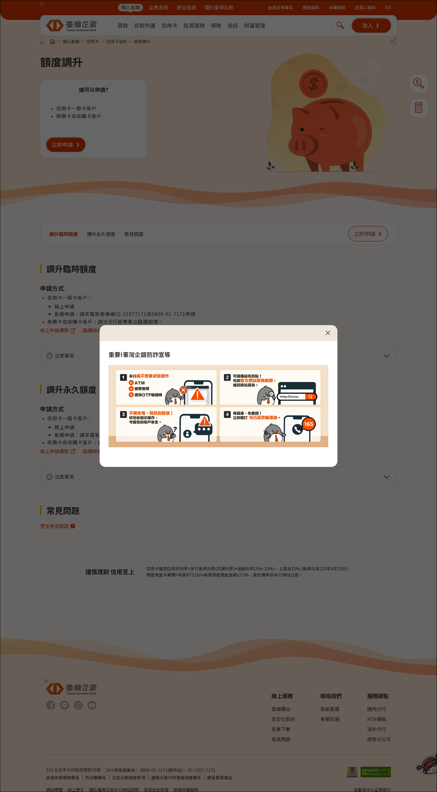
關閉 (327, 332)
